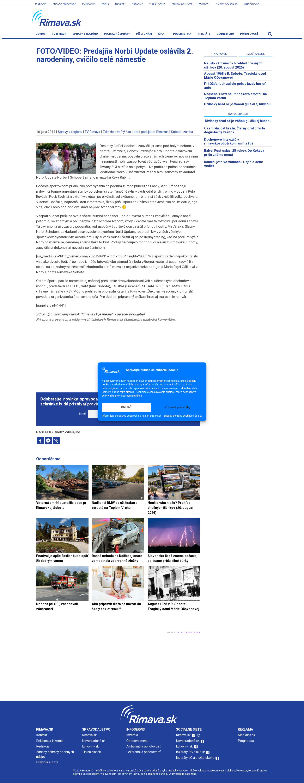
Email (82, 413)
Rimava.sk (89, 735)
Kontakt (204, 3)
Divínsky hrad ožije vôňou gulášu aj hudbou (237, 104)
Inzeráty (41, 3)
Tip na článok (91, 752)
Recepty (120, 3)
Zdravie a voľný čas (117, 132)
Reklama (137, 3)
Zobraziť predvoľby (177, 407)
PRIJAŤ (126, 407)
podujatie (147, 132)
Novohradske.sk (226, 3)
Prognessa (246, 741)
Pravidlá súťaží (47, 762)
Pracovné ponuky (64, 3)
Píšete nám (144, 33)
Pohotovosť (249, 33)
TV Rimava (59, 33)
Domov (41, 33)
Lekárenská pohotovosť (144, 752)
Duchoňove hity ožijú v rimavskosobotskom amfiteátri (228, 141)
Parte (105, 3)
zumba (188, 132)
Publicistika (182, 33)
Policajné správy (117, 33)
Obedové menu (137, 741)
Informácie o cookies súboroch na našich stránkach (132, 415)
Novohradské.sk (93, 741)
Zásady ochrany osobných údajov (183, 415)
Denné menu (225, 33)
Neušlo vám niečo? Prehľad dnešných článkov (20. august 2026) (233, 65)
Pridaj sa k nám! (182, 3)
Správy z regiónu (85, 33)
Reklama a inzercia (49, 741)
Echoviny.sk (90, 746)
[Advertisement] (118, 94)
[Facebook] (40, 440)
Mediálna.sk (251, 3)
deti (136, 132)
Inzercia (132, 735)
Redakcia (42, 746)
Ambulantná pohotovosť (144, 746)
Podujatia (88, 3)
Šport (162, 33)
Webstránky (157, 3)
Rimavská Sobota (168, 132)
